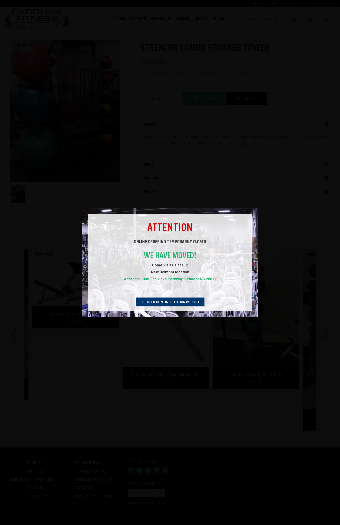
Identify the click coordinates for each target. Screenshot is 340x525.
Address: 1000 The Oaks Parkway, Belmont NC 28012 (170, 279)
